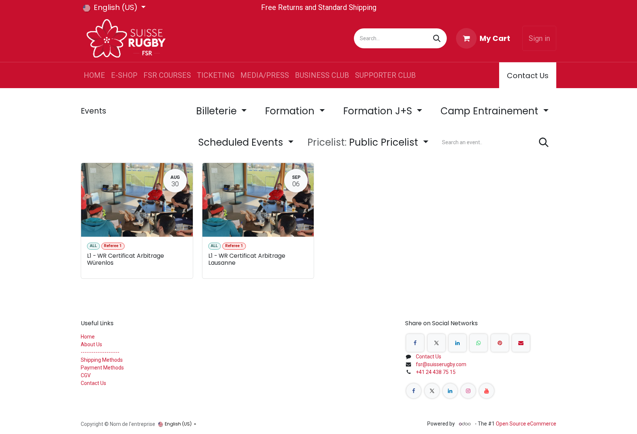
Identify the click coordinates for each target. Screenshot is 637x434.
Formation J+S (379, 111)
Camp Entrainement (491, 111)
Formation (291, 111)
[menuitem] (94, 75)
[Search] (437, 38)
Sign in (539, 38)
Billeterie (217, 111)
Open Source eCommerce (526, 424)
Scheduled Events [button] (242, 142)
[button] (368, 142)
